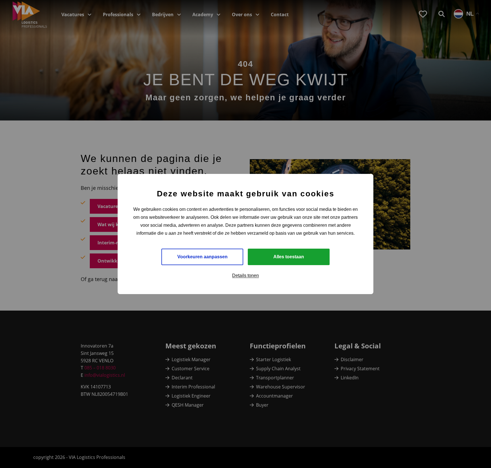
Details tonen (245, 275)
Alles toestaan (288, 256)
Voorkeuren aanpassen (202, 256)
